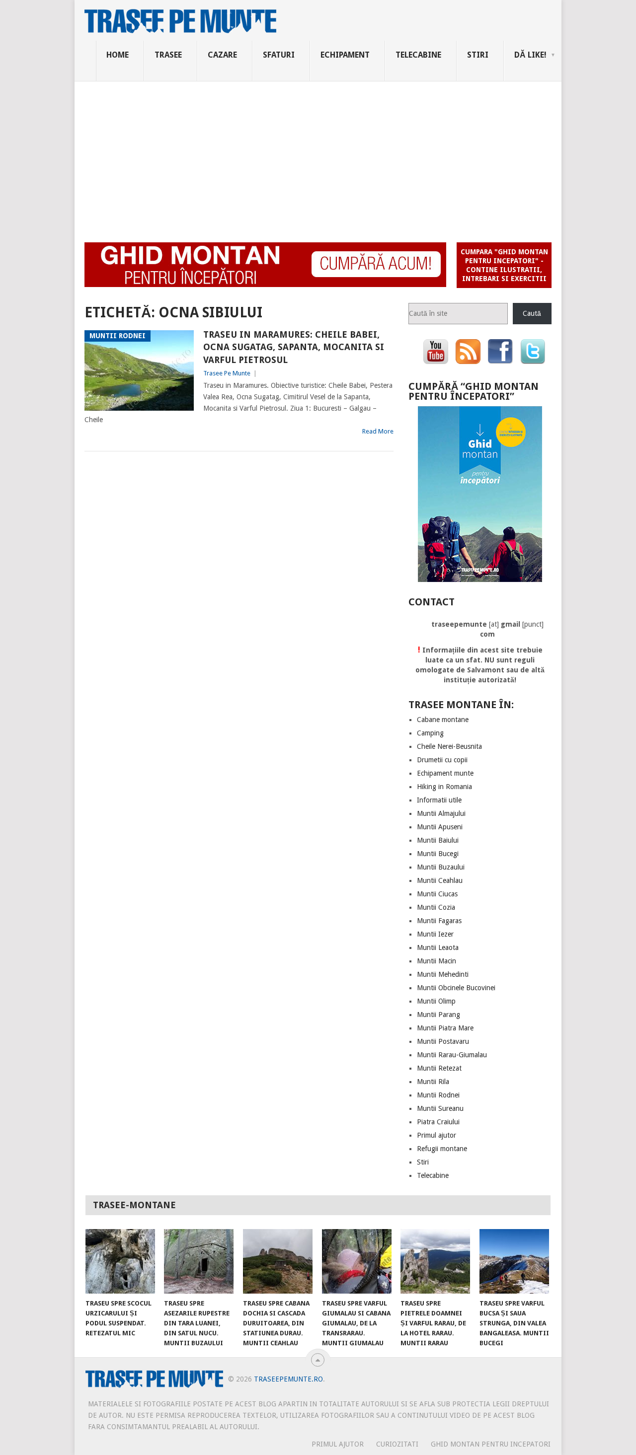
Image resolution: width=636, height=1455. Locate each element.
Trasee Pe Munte (226, 373)
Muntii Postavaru (443, 1041)
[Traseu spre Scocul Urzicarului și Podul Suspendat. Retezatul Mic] (120, 1261)
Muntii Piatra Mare (445, 1028)
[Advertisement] (318, 155)
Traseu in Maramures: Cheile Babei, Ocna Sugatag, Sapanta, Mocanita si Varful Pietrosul (293, 346)
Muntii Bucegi (438, 854)
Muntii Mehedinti (443, 974)
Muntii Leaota (438, 947)
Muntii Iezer (435, 934)
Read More (378, 431)
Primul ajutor (436, 1135)
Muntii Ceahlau (440, 880)
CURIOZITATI (397, 1444)
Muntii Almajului (441, 813)
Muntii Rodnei (438, 1095)
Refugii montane (442, 1149)
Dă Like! (530, 55)
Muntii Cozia (436, 907)
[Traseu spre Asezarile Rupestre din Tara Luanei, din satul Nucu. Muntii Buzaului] (199, 1261)
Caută (532, 313)
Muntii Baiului (438, 840)
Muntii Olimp (436, 1001)
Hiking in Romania (444, 787)
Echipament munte (445, 773)
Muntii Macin (436, 961)
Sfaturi (279, 55)
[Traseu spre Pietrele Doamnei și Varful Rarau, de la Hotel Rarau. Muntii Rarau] (435, 1261)
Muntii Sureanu (440, 1108)
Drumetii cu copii (442, 760)
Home (117, 55)
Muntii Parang (438, 1014)
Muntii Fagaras (439, 921)
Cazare (222, 55)
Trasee (168, 55)
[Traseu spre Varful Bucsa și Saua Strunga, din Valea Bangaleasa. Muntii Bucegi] (514, 1261)
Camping (430, 733)
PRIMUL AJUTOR (338, 1444)
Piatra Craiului (438, 1122)
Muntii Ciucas (437, 894)
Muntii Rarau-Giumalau (452, 1055)
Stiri (477, 55)
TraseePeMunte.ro (288, 1379)
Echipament (345, 55)
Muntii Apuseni (440, 827)
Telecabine (418, 55)
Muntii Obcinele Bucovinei (456, 988)
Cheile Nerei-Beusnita (449, 746)
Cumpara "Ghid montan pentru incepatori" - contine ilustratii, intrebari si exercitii (504, 265)
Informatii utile (439, 800)
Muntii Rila (433, 1082)
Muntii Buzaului (441, 867)
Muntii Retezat (439, 1068)
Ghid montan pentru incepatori (491, 1444)
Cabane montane (443, 720)
